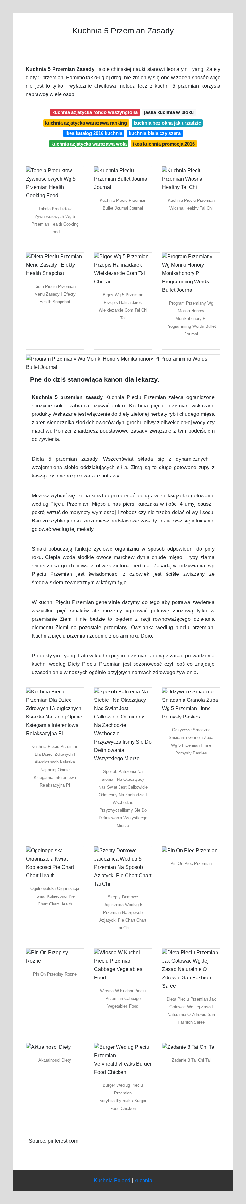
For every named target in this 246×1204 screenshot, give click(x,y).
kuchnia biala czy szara (155, 133)
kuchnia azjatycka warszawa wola (89, 144)
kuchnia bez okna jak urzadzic (167, 123)
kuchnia (143, 1180)
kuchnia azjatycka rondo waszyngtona (95, 112)
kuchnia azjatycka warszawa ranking (86, 123)
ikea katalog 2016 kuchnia (93, 133)
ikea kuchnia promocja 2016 (164, 144)
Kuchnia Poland (112, 1180)
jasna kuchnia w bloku (169, 112)
